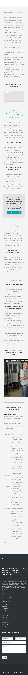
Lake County (4, 606)
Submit (4, 657)
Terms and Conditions (18, 672)
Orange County (5, 610)
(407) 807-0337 (7, 564)
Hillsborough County (6, 604)
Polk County (4, 619)
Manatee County (5, 608)
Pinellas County (5, 617)
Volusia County (5, 626)
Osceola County (5, 613)
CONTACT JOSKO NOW (14, 212)
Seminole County (5, 622)
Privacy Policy (7, 672)
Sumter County (5, 624)
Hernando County (6, 601)
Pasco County (5, 615)
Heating (9, 542)
